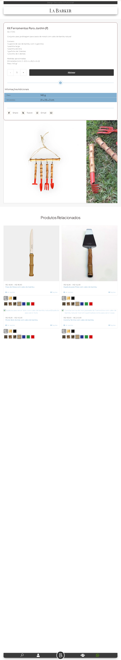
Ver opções (11, 292)
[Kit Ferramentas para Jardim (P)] (45, 161)
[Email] (51, 112)
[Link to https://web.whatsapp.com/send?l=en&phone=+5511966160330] (104, 655)
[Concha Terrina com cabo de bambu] (89, 311)
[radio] (6, 298)
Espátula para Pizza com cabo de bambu (80, 287)
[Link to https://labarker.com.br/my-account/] (38, 655)
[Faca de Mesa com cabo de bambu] (31, 253)
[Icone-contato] (82, 654)
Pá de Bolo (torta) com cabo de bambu (21, 320)
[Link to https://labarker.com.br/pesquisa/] (22, 655)
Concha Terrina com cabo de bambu (79, 320)
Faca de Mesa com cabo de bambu (19, 287)
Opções (54, 292)
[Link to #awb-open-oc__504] (60, 655)
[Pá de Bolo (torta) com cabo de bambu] (31, 311)
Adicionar (71, 72)
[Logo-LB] (60, 9)
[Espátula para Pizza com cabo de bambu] (89, 253)
